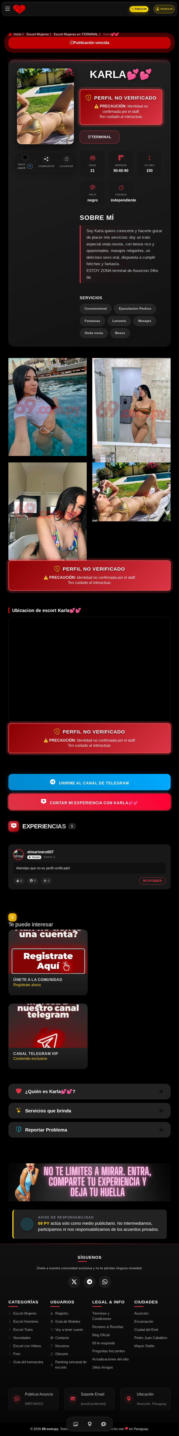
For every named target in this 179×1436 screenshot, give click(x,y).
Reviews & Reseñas (108, 1327)
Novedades (22, 1338)
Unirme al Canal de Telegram (93, 783)
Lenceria (119, 321)
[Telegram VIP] (89, 1282)
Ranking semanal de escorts (70, 1364)
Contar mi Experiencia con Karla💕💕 (93, 803)
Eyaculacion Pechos (135, 308)
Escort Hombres (25, 1321)
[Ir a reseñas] (103, 1424)
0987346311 (34, 1404)
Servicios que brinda (48, 1110)
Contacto (62, 1338)
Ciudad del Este (146, 1330)
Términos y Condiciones (101, 1316)
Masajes (144, 321)
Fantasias (92, 321)
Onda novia (94, 333)
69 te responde (103, 1343)
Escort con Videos (27, 1346)
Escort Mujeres (38, 34)
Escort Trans (23, 1330)
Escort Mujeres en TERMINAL (76, 34)
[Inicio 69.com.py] (19, 9)
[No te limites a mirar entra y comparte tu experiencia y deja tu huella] (89, 1182)
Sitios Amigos (102, 1367)
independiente (123, 200)
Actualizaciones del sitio (110, 1359)
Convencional (96, 308)
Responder (152, 881)
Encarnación (143, 1321)
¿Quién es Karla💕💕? (50, 1091)
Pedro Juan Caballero (150, 1338)
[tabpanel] (89, 459)
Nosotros (62, 1346)
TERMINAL (101, 137)
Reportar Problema (46, 1129)
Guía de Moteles (67, 1321)
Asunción (141, 1313)
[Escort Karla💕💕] (47, 407)
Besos (120, 333)
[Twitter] (74, 1282)
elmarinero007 (40, 852)
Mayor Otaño (144, 1346)
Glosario (61, 1354)
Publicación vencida (91, 43)
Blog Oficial (101, 1335)
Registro (61, 1313)
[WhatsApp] (105, 1282)
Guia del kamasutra (28, 1362)
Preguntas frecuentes (108, 1351)
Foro (16, 1354)
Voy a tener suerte (69, 1330)
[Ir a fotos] (75, 1424)
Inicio (17, 34)
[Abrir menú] (7, 9)
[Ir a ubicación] (89, 1424)
